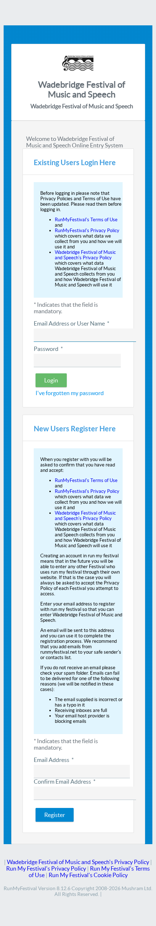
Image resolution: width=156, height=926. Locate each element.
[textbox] (85, 335)
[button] (51, 380)
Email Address (54, 760)
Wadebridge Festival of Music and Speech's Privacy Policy (85, 255)
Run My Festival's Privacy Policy (46, 868)
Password (48, 348)
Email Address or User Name (71, 323)
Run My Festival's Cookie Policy (88, 875)
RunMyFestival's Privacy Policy (87, 230)
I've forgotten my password (70, 393)
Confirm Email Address (64, 781)
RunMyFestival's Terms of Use (86, 219)
